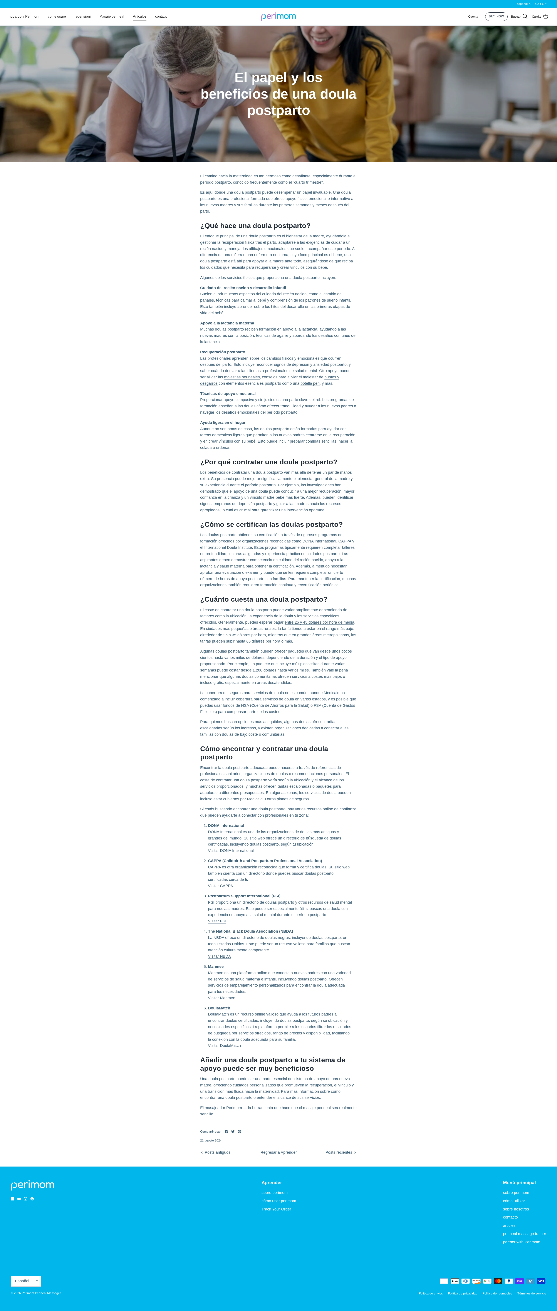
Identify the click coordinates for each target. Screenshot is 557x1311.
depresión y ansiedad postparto (319, 364)
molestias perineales (242, 377)
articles (509, 1225)
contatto (161, 16)
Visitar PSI (217, 921)
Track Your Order (276, 1209)
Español (522, 3)
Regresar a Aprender (278, 1152)
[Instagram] (25, 1198)
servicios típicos (241, 277)
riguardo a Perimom (24, 16)
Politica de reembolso (497, 1293)
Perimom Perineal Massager (41, 1293)
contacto (510, 1217)
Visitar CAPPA (220, 886)
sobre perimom (275, 1192)
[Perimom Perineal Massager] (278, 16)
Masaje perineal (111, 16)
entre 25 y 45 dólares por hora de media (319, 622)
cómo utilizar (514, 1201)
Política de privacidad (462, 1293)
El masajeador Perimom (221, 1108)
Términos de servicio (531, 1293)
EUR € (539, 3)
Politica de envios (431, 1293)
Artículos (139, 16)
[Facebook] (12, 1198)
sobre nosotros (516, 1209)
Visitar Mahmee (221, 998)
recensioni (83, 16)
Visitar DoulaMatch (224, 1045)
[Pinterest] (32, 1198)
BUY (496, 16)
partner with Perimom (521, 1242)
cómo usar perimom (279, 1201)
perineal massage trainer (524, 1234)
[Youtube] (19, 1198)
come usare (57, 16)
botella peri (310, 383)
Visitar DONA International (231, 850)
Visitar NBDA (219, 956)
